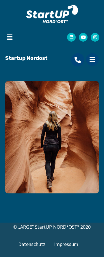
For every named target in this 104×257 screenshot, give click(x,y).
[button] (9, 37)
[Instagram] (95, 37)
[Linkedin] (71, 37)
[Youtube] (83, 37)
